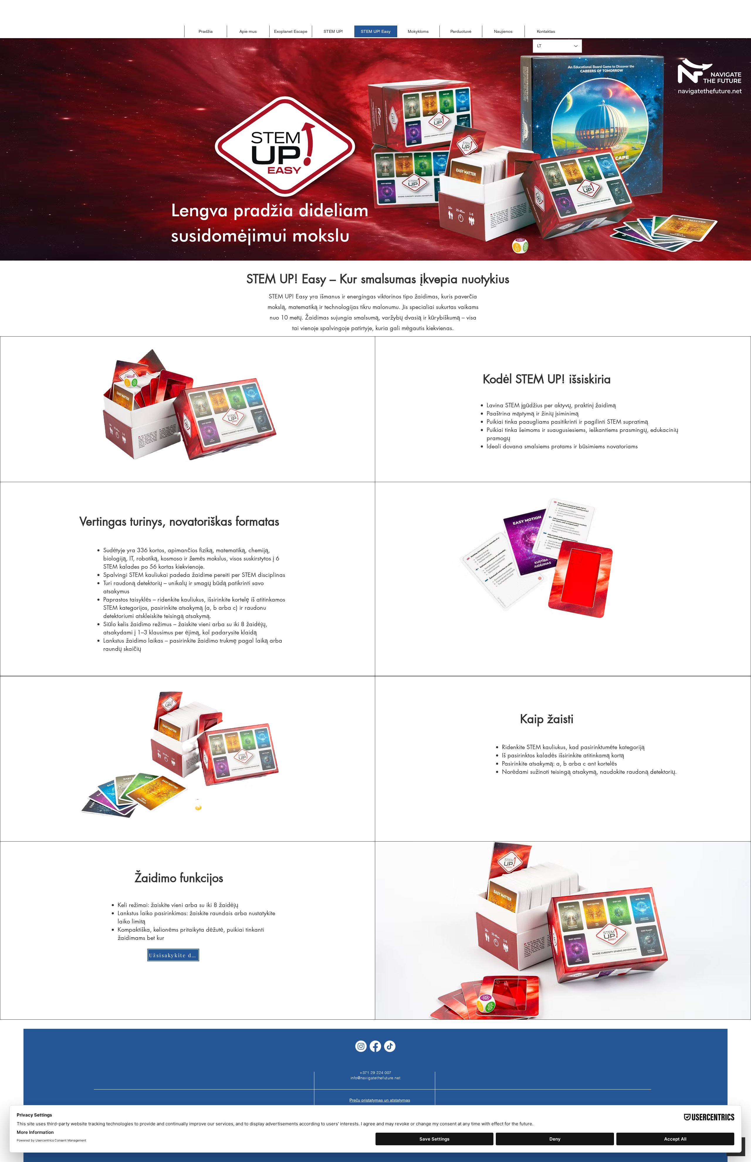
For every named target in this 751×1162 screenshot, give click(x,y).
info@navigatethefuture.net (376, 1077)
